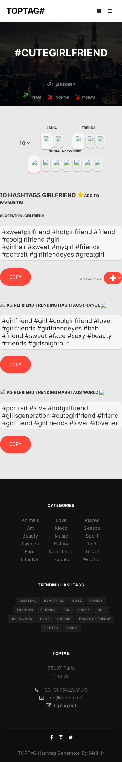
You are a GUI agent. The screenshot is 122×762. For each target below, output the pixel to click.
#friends (14, 343)
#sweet (36, 336)
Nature (61, 544)
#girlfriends (18, 328)
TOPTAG (27, 753)
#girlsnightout (48, 343)
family (96, 600)
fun (67, 609)
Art (30, 528)
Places (92, 520)
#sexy (76, 336)
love (45, 619)
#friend (12, 336)
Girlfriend (34, 216)
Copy (15, 276)
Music (61, 536)
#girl (40, 321)
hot (101, 609)
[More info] (98, 11)
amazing (28, 600)
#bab (91, 328)
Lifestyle (30, 559)
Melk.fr (96, 753)
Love (61, 520)
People (61, 559)
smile (72, 628)
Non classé (61, 552)
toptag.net (65, 705)
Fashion (30, 544)
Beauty (30, 536)
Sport (92, 536)
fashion (25, 609)
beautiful (54, 600)
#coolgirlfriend (70, 321)
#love (102, 321)
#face (57, 336)
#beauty (99, 336)
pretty (51, 628)
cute (77, 600)
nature (64, 619)
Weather (92, 559)
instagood (22, 619)
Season (92, 528)
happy (84, 609)
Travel (92, 552)
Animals (30, 520)
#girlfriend (17, 321)
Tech (92, 544)
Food (30, 552)
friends (48, 609)
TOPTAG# (25, 11)
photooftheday (95, 619)
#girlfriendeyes (59, 328)
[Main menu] (110, 11)
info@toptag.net (65, 698)
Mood (61, 528)
